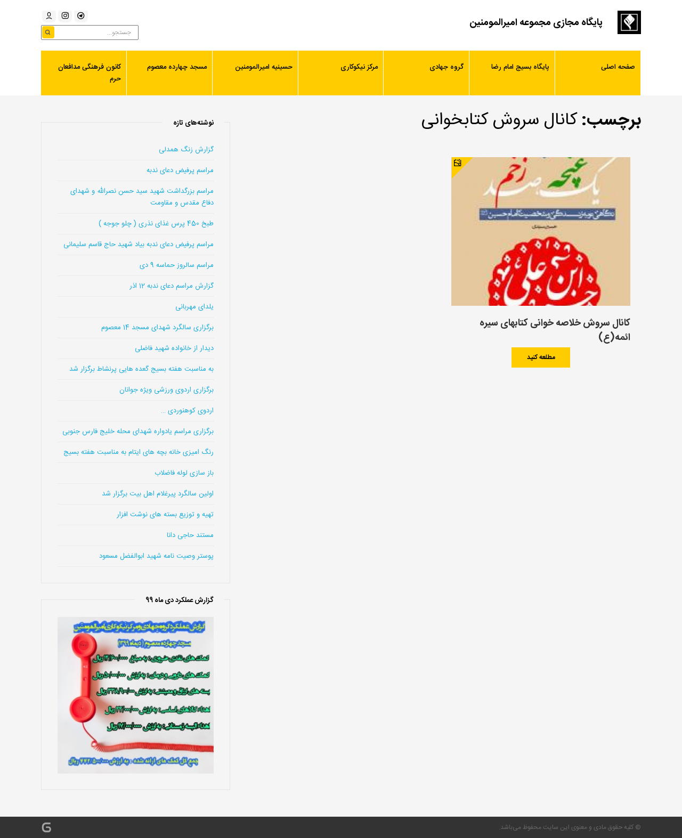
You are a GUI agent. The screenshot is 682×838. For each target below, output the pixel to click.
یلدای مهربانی (194, 307)
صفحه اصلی (618, 67)
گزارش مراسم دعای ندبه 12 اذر (171, 286)
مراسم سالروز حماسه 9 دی (177, 265)
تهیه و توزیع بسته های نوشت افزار (165, 514)
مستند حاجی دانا (190, 535)
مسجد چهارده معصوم (177, 67)
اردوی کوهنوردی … (187, 411)
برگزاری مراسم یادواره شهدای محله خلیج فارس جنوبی (138, 431)
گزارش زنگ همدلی (186, 150)
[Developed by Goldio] (46, 827)
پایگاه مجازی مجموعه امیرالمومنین (536, 23)
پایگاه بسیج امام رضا (520, 67)
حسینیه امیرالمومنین (264, 67)
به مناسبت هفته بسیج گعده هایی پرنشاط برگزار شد (141, 369)
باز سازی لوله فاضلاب (184, 473)
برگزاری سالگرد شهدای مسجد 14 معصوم (157, 327)
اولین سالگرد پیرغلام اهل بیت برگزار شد (158, 494)
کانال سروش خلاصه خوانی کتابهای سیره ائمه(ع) (555, 330)
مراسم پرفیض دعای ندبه (180, 170)
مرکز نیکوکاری (359, 67)
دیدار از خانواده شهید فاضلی (174, 348)
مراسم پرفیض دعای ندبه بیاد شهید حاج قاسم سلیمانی (138, 244)
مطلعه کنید (541, 357)
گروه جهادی (446, 67)
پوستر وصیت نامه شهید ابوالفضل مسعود (156, 556)
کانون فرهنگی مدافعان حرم (89, 73)
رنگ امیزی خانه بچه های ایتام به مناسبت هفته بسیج (138, 452)
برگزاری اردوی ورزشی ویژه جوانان (166, 390)
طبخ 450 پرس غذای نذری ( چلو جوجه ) (156, 224)
